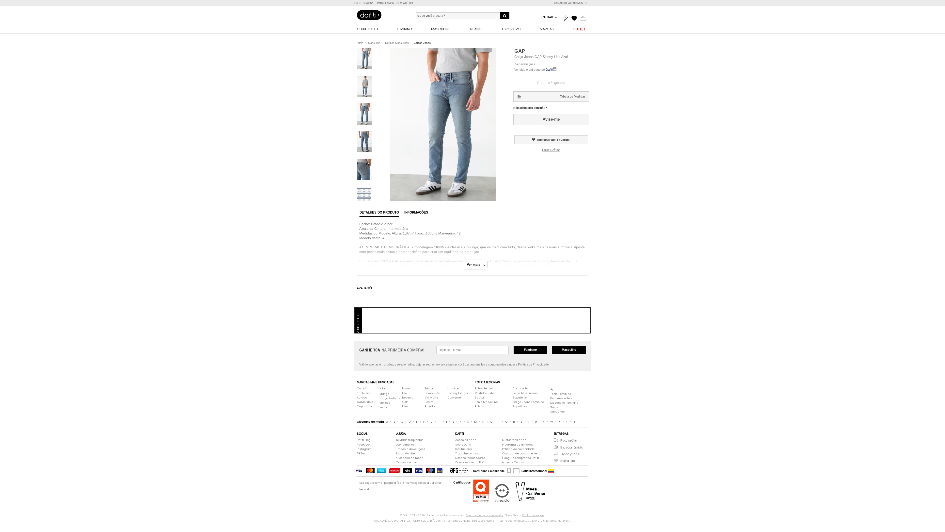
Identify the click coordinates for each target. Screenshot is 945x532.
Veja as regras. (425, 364)
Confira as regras (533, 515)
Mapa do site (405, 453)
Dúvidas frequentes (410, 440)
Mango (384, 394)
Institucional (463, 449)
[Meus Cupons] (566, 18)
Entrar (547, 17)
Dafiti (549, 69)
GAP (519, 51)
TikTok (361, 453)
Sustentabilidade (514, 440)
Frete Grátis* (551, 150)
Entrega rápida (571, 447)
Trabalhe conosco (467, 453)
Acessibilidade (465, 440)
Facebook (363, 445)
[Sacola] (584, 18)
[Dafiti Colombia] (551, 471)
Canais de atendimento (570, 3)
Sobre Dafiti (463, 445)
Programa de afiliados (518, 445)
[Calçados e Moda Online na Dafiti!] (369, 15)
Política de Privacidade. (533, 364)
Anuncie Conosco (514, 462)
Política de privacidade (518, 449)
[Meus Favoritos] (575, 18)
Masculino (569, 349)
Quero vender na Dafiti (470, 462)
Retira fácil (568, 461)
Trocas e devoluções (410, 449)
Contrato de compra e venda (522, 453)
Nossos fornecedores (470, 458)
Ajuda (554, 389)
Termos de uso (406, 462)
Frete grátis (568, 440)
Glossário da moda (410, 458)
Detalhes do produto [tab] (379, 212)
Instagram (364, 449)
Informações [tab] (416, 212)
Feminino (530, 349)
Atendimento (405, 445)
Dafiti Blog (364, 440)
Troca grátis (569, 454)
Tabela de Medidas (572, 96)
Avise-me (551, 119)
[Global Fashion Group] (459, 471)
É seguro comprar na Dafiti (520, 458)
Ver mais (475, 264)
